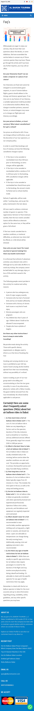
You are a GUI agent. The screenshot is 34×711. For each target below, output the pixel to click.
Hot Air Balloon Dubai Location (11, 655)
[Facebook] (25, 1)
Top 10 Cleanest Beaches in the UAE (13, 652)
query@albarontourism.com (10, 674)
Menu (6, 15)
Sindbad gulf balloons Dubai (10, 659)
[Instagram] (29, 1)
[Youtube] (27, 1)
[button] (30, 707)
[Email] (32, 1)
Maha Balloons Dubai (8, 662)
